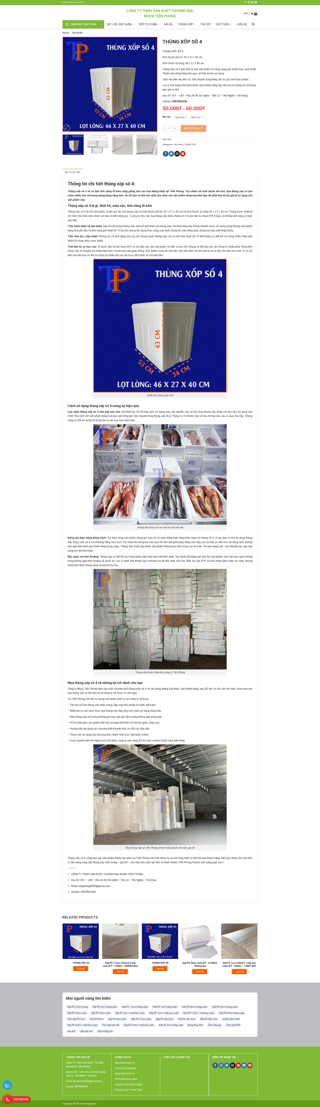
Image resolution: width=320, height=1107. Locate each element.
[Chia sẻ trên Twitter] (171, 154)
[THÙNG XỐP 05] (160, 941)
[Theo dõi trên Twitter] (227, 1065)
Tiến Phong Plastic (73, 2)
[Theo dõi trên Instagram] (249, 2)
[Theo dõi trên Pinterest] (256, 2)
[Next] (151, 84)
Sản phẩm (77, 32)
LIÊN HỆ (242, 24)
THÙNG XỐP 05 (160, 963)
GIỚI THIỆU (223, 24)
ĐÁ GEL (168, 24)
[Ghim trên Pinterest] (183, 154)
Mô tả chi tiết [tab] (72, 172)
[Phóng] (67, 128)
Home (65, 32)
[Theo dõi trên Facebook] (245, 2)
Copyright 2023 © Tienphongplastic (79, 1103)
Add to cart (193, 128)
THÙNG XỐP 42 (80, 963)
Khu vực (166, 117)
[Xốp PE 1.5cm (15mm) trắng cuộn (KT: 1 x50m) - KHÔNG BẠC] (120, 941)
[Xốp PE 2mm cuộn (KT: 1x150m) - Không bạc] (200, 941)
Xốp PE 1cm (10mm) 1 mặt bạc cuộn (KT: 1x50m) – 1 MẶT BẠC (239, 964)
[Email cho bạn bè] (177, 154)
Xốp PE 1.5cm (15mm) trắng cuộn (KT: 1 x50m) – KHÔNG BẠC (120, 964)
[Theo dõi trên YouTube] (249, 1065)
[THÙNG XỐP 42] (80, 941)
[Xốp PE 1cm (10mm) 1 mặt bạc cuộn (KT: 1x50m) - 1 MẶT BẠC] (239, 941)
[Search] (253, 24)
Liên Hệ (80, 968)
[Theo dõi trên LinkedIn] (244, 1065)
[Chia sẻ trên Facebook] (165, 154)
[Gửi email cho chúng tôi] (252, 2)
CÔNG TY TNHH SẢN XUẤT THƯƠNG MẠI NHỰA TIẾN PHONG (160, 13)
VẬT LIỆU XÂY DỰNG (119, 24)
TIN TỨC (205, 24)
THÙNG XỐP (185, 24)
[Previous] (69, 84)
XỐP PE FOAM (148, 24)
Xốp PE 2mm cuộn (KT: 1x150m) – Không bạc (199, 964)
